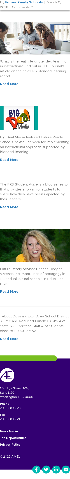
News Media (9, 431)
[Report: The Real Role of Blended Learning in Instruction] (35, 38)
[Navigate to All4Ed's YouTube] (66, 469)
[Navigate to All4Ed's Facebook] (36, 469)
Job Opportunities (13, 438)
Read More (9, 84)
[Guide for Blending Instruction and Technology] (19, 118)
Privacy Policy (10, 444)
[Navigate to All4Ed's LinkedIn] (56, 469)
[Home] (7, 375)
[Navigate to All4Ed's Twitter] (46, 469)
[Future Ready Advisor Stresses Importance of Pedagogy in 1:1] (35, 245)
